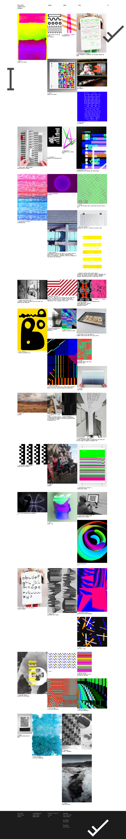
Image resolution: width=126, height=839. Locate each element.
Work (64, 5)
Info (80, 5)
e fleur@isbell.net (37, 813)
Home (49, 5)
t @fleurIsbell (36, 815)
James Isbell (66, 827)
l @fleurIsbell (36, 816)
